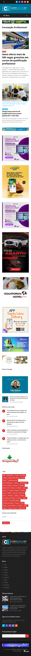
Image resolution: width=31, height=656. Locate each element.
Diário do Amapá (7, 485)
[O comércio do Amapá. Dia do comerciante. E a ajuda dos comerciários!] (5, 608)
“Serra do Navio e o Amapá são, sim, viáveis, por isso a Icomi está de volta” (18, 440)
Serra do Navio (11, 505)
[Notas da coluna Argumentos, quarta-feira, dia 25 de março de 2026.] (5, 399)
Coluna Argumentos (8, 483)
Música (4, 495)
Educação (5, 109)
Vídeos (5, 580)
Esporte (25, 488)
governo (5, 490)
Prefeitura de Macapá (8, 503)
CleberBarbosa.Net (12, 480)
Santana (17, 503)
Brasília (4, 480)
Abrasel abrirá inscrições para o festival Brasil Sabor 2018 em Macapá (16, 422)
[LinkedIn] (13, 625)
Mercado (15, 493)
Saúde (22, 503)
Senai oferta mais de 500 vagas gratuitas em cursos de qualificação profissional (15, 59)
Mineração (21, 493)
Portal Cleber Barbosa (14, 500)
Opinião (16, 495)
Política (25, 498)
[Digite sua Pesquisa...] (27, 15)
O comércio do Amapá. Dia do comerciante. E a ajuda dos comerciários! (18, 607)
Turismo (6, 575)
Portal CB (5, 500)
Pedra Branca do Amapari (9, 498)
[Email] (28, 2)
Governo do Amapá (13, 490)
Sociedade (19, 505)
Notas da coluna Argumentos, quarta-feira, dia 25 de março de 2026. (19, 398)
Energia (13, 488)
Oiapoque (10, 495)
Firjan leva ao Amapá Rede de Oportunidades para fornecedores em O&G (18, 598)
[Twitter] (17, 2)
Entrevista (19, 488)
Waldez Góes (22, 508)
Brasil (23, 478)
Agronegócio (10, 475)
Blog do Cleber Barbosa (14, 478)
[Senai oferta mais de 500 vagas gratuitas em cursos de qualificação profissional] (15, 40)
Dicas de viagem (24, 483)
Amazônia (22, 475)
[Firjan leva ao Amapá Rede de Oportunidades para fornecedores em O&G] (5, 599)
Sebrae (4, 505)
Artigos (5, 567)
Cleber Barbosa (7, 649)
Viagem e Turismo (12, 508)
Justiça (4, 493)
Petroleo (19, 498)
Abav (4, 475)
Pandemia (22, 495)
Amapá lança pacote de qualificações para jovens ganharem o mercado (12, 113)
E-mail (4, 516)
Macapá (10, 493)
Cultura (16, 483)
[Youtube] (25, 2)
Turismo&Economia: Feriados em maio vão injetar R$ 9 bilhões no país (17, 412)
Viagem (5, 508)
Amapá (4, 51)
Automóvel (6, 587)
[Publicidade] (15, 21)
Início (5, 565)
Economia (15, 485)
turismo (26, 505)
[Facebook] (19, 2)
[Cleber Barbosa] (15, 10)
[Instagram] (22, 2)
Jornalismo (22, 490)
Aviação (5, 478)
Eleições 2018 (6, 488)
